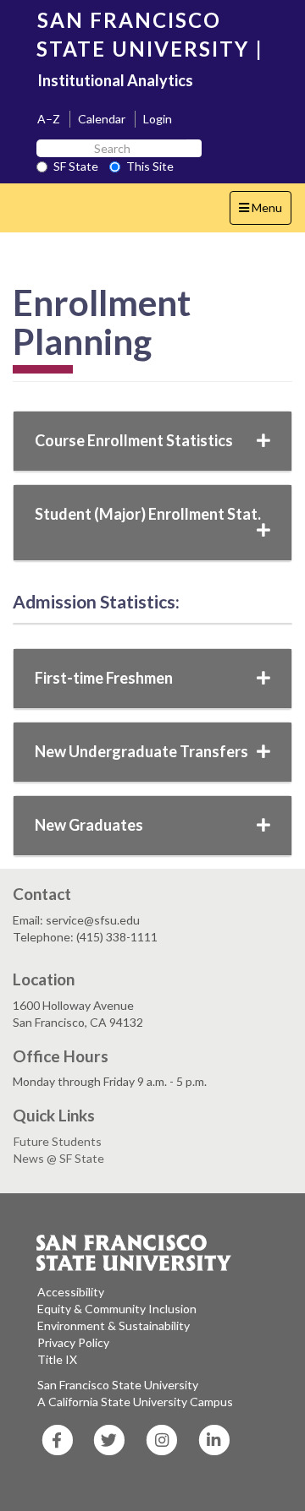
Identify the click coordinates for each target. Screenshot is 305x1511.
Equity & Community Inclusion (117, 1308)
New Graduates (89, 825)
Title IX (57, 1359)
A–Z (48, 119)
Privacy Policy (73, 1342)
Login (157, 119)
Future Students (58, 1141)
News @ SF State (59, 1158)
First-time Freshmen (104, 677)
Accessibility (70, 1292)
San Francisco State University (117, 1384)
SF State (75, 166)
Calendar (101, 119)
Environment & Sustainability (113, 1325)
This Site (150, 166)
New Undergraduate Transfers (141, 751)
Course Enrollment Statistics (134, 440)
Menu (264, 212)
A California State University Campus (135, 1401)
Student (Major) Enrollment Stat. (148, 514)
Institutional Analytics (115, 80)
